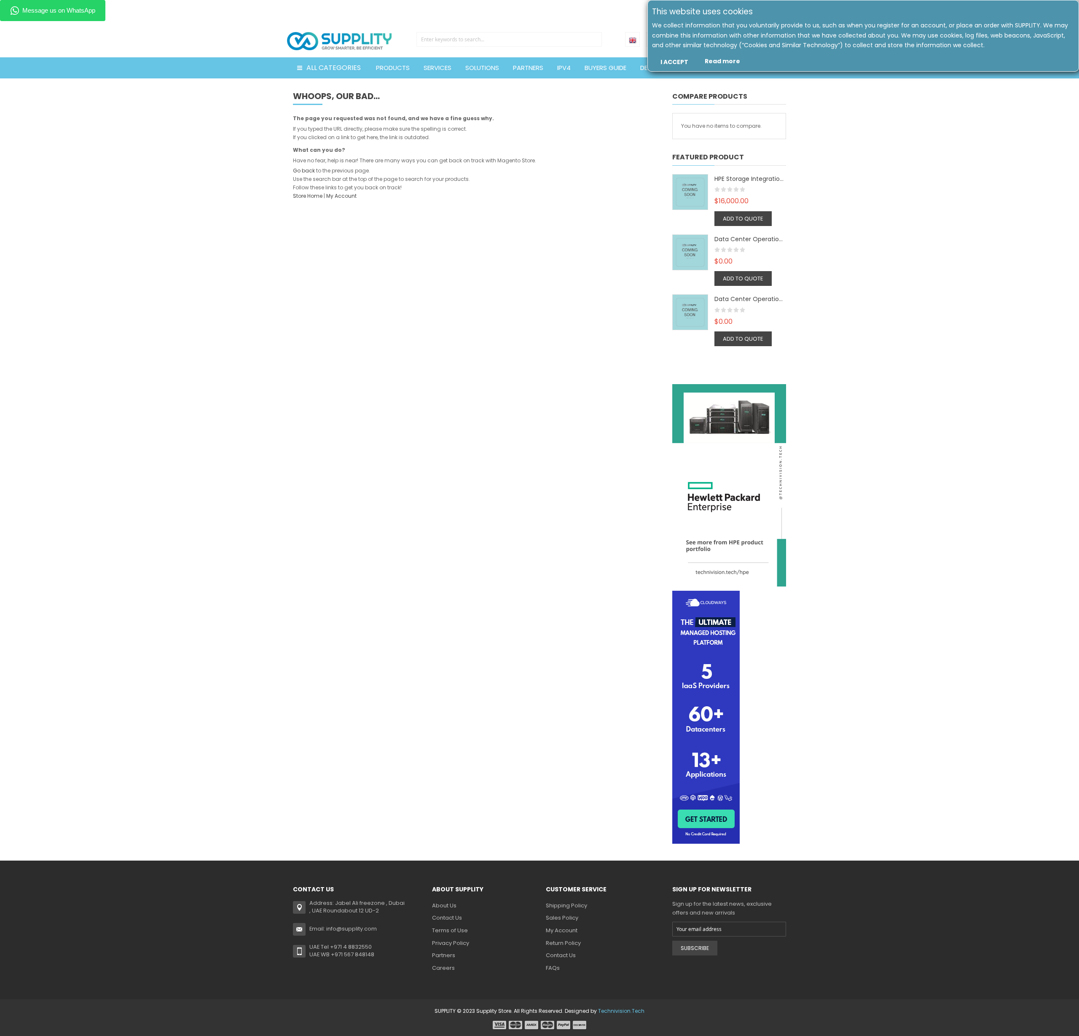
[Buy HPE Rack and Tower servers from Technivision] (729, 484)
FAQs (553, 968)
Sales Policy (562, 918)
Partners (443, 955)
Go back (304, 170)
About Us (444, 905)
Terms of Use (450, 930)
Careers (443, 968)
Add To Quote (743, 219)
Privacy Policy (450, 943)
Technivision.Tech (621, 1010)
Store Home (307, 195)
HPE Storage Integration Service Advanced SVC (750, 179)
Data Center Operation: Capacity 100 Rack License (750, 239)
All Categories (333, 68)
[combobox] (509, 39)
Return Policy (563, 943)
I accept (674, 62)
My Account (341, 195)
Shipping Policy (566, 905)
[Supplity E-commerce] (339, 31)
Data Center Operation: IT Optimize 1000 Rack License (750, 299)
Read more (722, 61)
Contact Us (447, 918)
